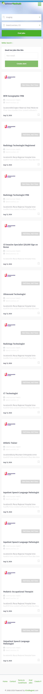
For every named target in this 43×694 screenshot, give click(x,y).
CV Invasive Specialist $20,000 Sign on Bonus (20, 245)
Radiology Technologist (14, 344)
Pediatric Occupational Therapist (18, 592)
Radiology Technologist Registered (19, 145)
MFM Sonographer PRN (13, 96)
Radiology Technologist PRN (16, 195)
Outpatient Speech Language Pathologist (16, 642)
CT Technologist (10, 393)
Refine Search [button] (7, 43)
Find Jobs (21, 33)
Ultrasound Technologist (14, 294)
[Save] (38, 115)
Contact (13, 681)
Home (5, 681)
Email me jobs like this (14, 50)
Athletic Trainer (10, 443)
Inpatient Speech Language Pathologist (21, 492)
